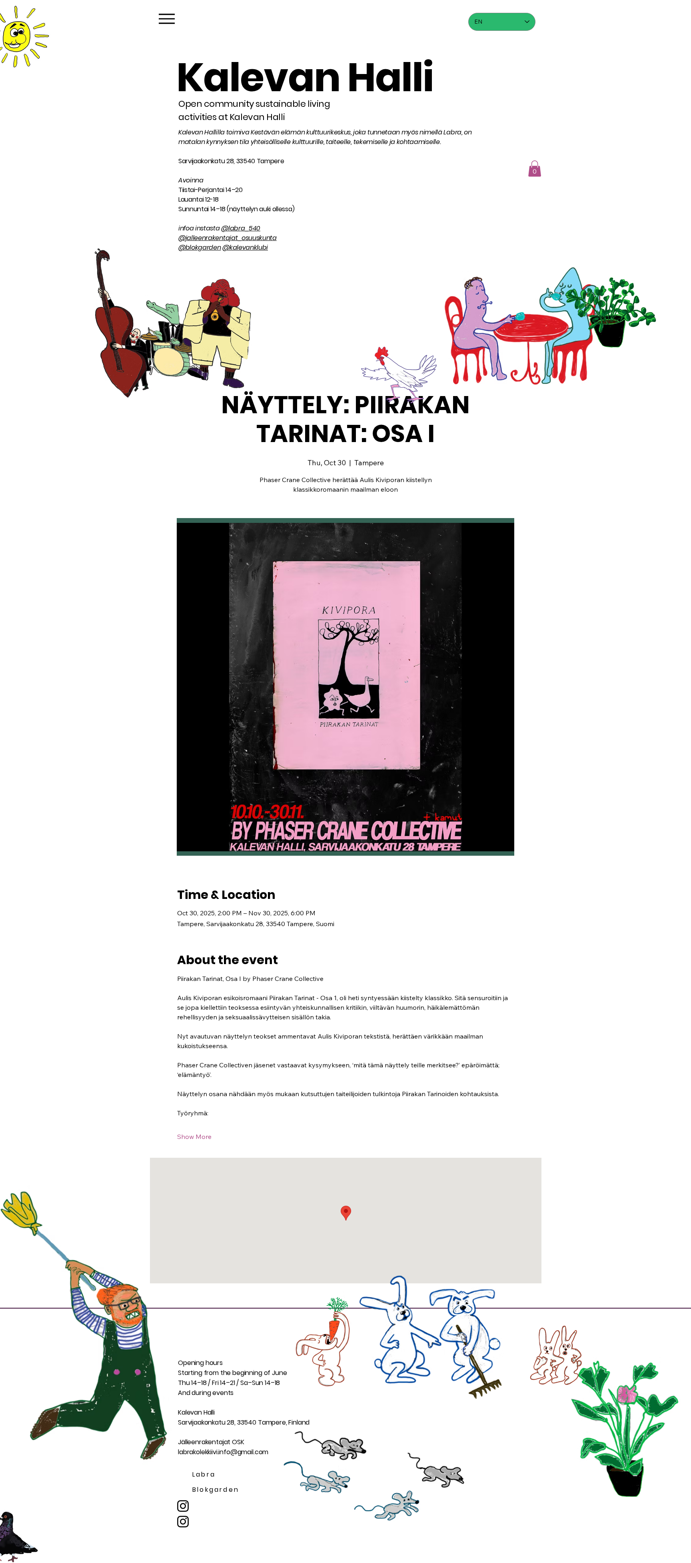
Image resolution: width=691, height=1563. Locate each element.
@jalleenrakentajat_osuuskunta (227, 237)
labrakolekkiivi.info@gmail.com (223, 1452)
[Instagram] (183, 1521)
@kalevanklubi (245, 247)
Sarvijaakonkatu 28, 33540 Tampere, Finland (244, 1422)
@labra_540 (240, 228)
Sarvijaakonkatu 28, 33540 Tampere (231, 161)
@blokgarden (199, 247)
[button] (534, 168)
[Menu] (166, 18)
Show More (194, 1137)
